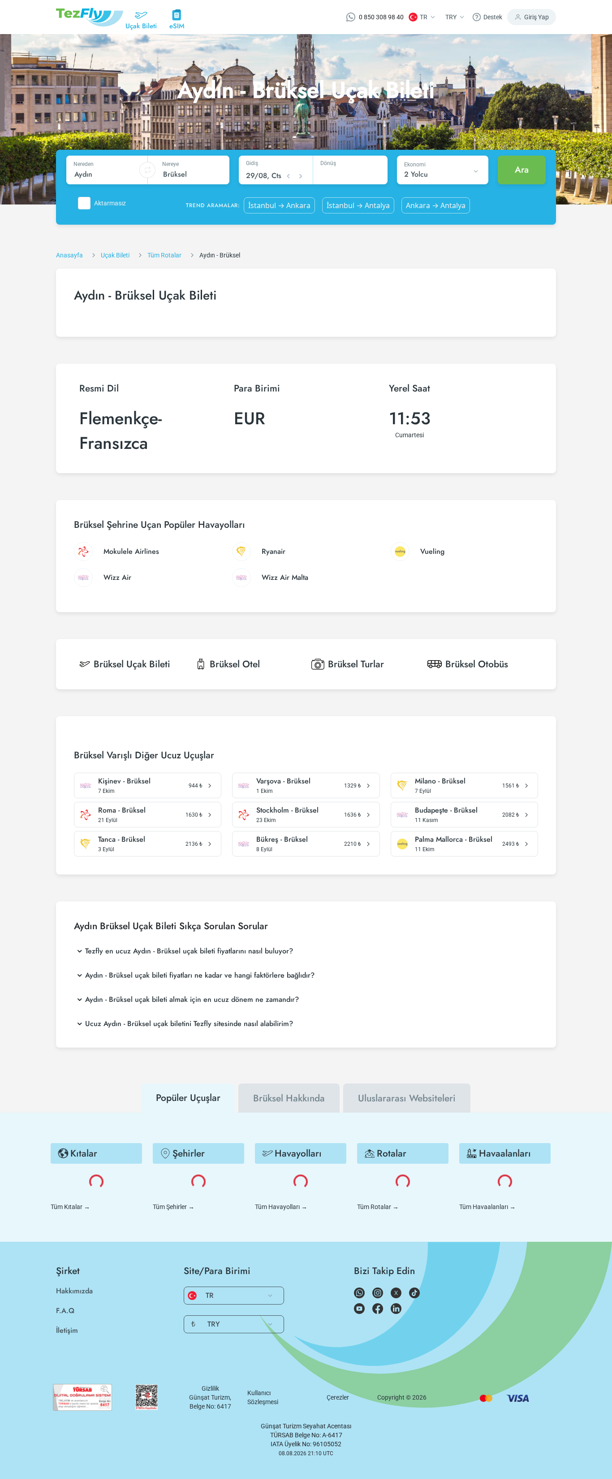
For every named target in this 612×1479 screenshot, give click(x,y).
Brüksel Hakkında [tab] (289, 1098)
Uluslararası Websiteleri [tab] (407, 1098)
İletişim (67, 1330)
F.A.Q (65, 1310)
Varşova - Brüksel (283, 781)
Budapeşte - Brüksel (446, 810)
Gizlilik (210, 1388)
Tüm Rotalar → (378, 1206)
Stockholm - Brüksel (287, 810)
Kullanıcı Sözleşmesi (262, 1397)
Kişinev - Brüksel (124, 781)
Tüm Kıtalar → (70, 1206)
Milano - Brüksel (440, 781)
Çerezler (338, 1397)
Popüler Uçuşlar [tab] (188, 1098)
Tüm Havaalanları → (487, 1206)
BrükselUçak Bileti (132, 664)
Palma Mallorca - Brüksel (453, 839)
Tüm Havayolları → (281, 1206)
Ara (522, 169)
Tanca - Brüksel (121, 839)
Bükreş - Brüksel (282, 839)
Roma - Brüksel (122, 810)
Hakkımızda (74, 1291)
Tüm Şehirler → (173, 1206)
